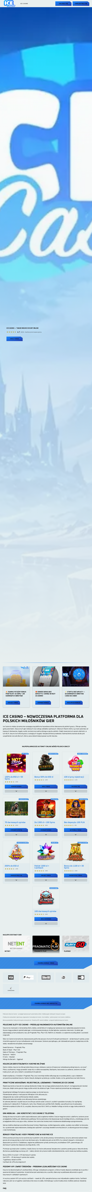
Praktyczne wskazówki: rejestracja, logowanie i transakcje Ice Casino (22, 1017)
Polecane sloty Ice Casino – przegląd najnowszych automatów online (22, 1014)
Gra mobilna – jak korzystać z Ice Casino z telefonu (56, 1017)
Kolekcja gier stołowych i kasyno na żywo (53, 1014)
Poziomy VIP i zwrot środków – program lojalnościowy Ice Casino (50, 1020)
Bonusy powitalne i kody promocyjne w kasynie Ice (17, 1020)
